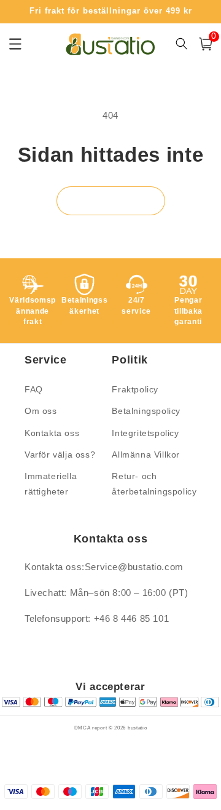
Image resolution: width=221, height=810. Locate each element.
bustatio (137, 728)
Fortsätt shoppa (111, 201)
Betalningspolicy (146, 411)
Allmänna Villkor (146, 454)
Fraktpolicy (135, 389)
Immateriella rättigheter (51, 483)
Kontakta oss (52, 433)
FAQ (34, 389)
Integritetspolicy (145, 433)
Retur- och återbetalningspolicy (153, 483)
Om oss (41, 411)
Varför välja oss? (60, 454)
